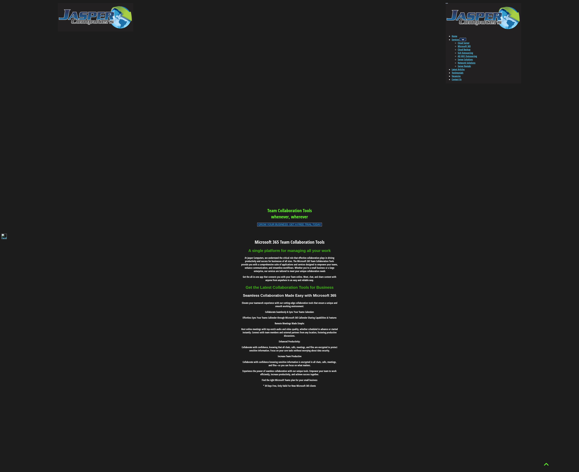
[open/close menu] (447, 3)
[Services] (463, 39)
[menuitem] (454, 36)
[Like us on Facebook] (4, 236)
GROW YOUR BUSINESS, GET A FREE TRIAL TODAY (289, 224)
